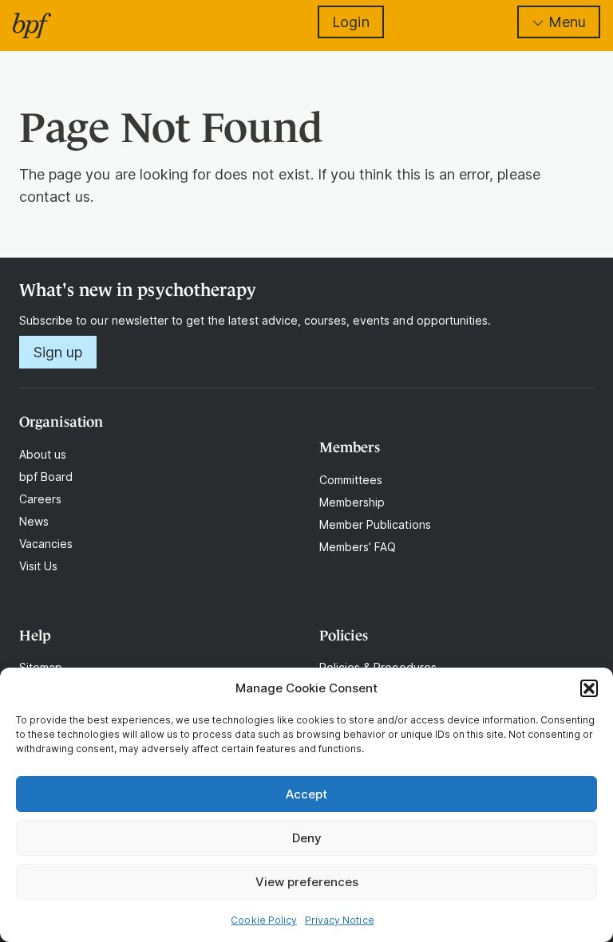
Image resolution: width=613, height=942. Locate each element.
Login (350, 22)
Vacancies (46, 543)
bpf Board (46, 476)
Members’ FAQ (357, 547)
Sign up (58, 352)
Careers (40, 499)
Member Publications (375, 524)
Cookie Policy (264, 920)
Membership (352, 502)
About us (42, 454)
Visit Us (38, 566)
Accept (306, 794)
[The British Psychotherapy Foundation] (32, 25)
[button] (589, 688)
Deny (307, 837)
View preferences (306, 881)
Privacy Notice (339, 920)
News (34, 521)
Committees (350, 480)
